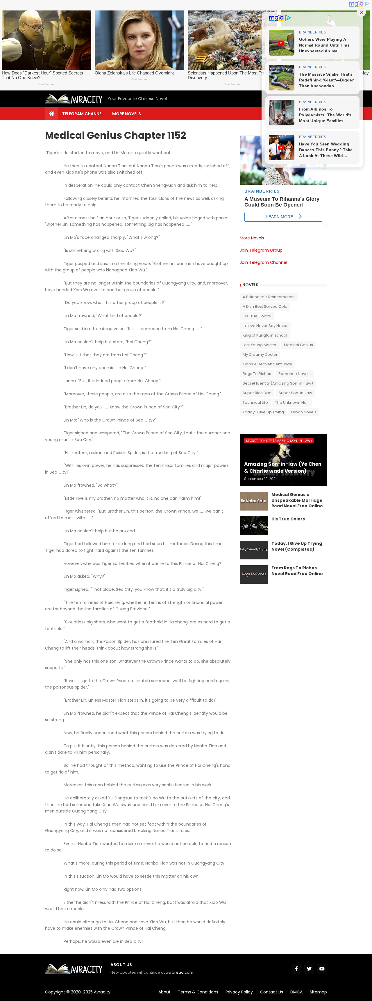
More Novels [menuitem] (126, 114)
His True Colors (257, 316)
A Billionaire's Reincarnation (269, 297)
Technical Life (255, 402)
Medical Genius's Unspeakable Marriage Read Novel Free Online (297, 500)
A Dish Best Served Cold (265, 306)
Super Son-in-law (295, 393)
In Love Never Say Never (265, 325)
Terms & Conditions (198, 992)
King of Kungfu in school (265, 335)
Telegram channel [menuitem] (82, 114)
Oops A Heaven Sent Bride (267, 364)
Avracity (102, 992)
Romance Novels (294, 373)
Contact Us (271, 992)
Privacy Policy (239, 992)
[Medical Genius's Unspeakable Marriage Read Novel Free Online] (254, 501)
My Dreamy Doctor (260, 354)
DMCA (296, 992)
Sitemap (318, 992)
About (164, 992)
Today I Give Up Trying (263, 412)
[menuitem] (51, 113)
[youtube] (322, 969)
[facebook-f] (296, 969)
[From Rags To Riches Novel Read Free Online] (254, 574)
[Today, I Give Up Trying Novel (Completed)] (254, 550)
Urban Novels (303, 412)
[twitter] (309, 969)
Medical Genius (298, 345)
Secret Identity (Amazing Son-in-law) (278, 383)
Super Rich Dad (257, 393)
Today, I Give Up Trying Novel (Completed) (296, 546)
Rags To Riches (257, 373)
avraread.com (179, 972)
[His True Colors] (254, 525)
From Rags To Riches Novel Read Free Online (297, 571)
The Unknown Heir (292, 402)
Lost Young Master (260, 345)
